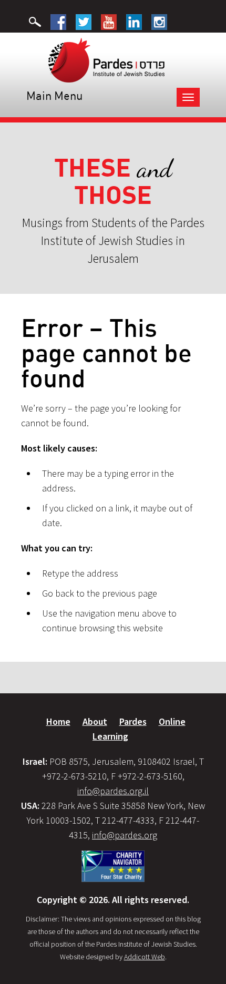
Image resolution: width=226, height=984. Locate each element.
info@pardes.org (124, 835)
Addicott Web (144, 956)
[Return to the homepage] (106, 59)
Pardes (133, 721)
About (95, 721)
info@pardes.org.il (113, 791)
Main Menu (54, 95)
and (113, 181)
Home (58, 721)
